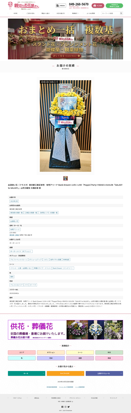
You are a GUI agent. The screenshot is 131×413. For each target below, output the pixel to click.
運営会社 (36, 398)
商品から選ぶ (46, 13)
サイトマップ (113, 398)
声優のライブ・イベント (42, 268)
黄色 (11, 276)
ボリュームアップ (35, 259)
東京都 (11, 235)
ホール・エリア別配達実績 (66, 387)
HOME (15, 13)
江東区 (16, 235)
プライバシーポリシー (75, 398)
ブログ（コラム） (17, 398)
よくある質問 (91, 13)
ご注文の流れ (30, 13)
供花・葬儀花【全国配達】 (65, 401)
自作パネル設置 (55, 259)
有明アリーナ (15, 229)
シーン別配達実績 (79, 387)
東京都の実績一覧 (16, 212)
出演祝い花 (14, 221)
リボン (46, 259)
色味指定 (66, 259)
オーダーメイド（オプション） (21, 251)
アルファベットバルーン (18, 259)
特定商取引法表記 (56, 398)
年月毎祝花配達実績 (52, 387)
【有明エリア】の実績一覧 (48, 212)
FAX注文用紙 (94, 398)
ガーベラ (33, 285)
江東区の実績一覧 (31, 212)
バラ (26, 285)
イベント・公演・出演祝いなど (21, 268)
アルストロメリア (16, 285)
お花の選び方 (61, 13)
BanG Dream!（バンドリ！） (63, 268)
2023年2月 (14, 201)
